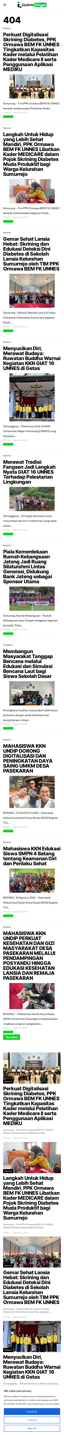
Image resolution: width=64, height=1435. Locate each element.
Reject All (32, 1428)
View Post (8, 116)
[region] (32, 1410)
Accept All (32, 1411)
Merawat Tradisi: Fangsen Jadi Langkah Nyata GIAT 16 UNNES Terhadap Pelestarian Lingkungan (29, 472)
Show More (11, 1037)
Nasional (7, 28)
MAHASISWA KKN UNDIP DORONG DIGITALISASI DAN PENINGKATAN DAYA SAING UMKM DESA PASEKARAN (28, 758)
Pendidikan (8, 645)
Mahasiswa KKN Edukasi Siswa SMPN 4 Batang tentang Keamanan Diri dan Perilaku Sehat (31, 856)
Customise (32, 1420)
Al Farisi (6, 112)
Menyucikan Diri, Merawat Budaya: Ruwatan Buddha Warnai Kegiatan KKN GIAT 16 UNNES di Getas (31, 358)
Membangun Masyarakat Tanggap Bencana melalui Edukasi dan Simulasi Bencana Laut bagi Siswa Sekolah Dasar (28, 663)
